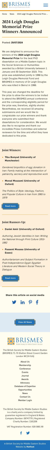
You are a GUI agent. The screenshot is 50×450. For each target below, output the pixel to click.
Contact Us (25, 396)
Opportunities (25, 389)
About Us (25, 361)
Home (4, 14)
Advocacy (25, 382)
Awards (25, 379)
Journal (25, 375)
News (12, 14)
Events (25, 372)
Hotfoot (30, 446)
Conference (25, 368)
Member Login (25, 400)
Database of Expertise (25, 386)
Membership (25, 365)
